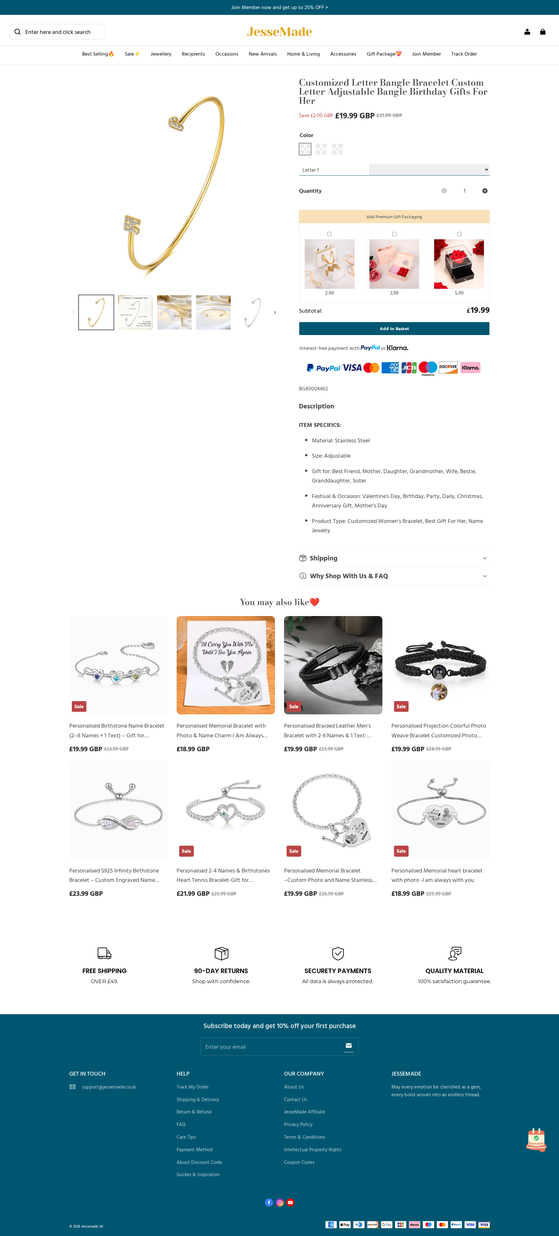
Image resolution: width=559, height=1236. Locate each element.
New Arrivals (263, 54)
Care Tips (186, 1137)
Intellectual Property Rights (313, 1149)
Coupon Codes (299, 1162)
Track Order (464, 54)
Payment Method (195, 1149)
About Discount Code (199, 1162)
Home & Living (303, 54)
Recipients (193, 54)
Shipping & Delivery (198, 1099)
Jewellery (161, 54)
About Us (294, 1086)
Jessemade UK (92, 1226)
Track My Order (193, 1086)
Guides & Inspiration (198, 1174)
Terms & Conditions (304, 1137)
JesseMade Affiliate (304, 1111)
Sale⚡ (132, 54)
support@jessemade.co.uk (109, 1086)
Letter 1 (310, 170)
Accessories (343, 54)
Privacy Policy (298, 1124)
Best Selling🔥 (98, 54)
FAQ (181, 1124)
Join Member (426, 54)
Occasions (226, 54)
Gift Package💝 (384, 54)
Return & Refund (194, 1111)
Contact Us (295, 1099)
